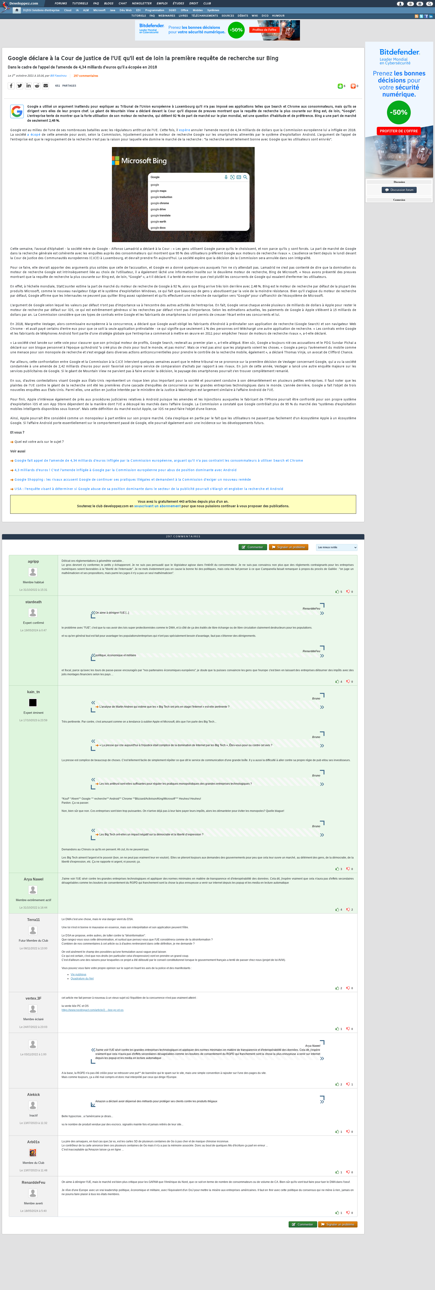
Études (178, 3)
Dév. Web (126, 10)
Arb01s (33, 1142)
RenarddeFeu (33, 1182)
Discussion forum (401, 190)
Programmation (154, 10)
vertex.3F (33, 998)
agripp (33, 561)
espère (184, 130)
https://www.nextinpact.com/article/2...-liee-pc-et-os (92, 1010)
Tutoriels (80, 3)
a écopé (33, 135)
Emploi (162, 3)
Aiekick (33, 1095)
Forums (60, 3)
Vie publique (78, 974)
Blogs (109, 3)
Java (112, 10)
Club (207, 3)
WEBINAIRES (166, 15)
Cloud (67, 10)
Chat (122, 3)
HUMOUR (278, 15)
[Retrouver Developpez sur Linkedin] (431, 16)
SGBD (172, 10)
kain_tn (33, 692)
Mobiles (198, 10)
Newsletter (141, 3)
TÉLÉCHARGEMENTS (204, 15)
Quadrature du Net (82, 978)
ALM (86, 10)
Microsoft (99, 10)
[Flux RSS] (416, 16)
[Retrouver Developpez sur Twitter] (421, 16)
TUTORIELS (138, 15)
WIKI (255, 15)
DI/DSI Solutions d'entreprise (41, 10)
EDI (138, 10)
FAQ (96, 3)
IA (77, 10)
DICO (265, 15)
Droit (193, 3)
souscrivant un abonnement (157, 506)
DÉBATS (243, 15)
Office (184, 10)
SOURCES (228, 15)
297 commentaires (86, 76)
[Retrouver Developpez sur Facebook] (426, 16)
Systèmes (213, 10)
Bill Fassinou (58, 76)
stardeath (33, 602)
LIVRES (183, 15)
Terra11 (33, 920)
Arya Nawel (33, 879)
